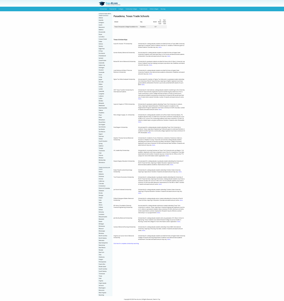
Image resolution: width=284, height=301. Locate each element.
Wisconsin (101, 290)
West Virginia (102, 292)
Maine (100, 221)
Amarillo (101, 20)
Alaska (100, 171)
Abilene (101, 18)
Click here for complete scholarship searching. (126, 243)
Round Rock (102, 122)
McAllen (101, 101)
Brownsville (102, 32)
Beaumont (102, 27)
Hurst (100, 75)
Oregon (101, 259)
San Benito (102, 129)
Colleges (121, 9)
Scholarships (103, 9)
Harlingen (101, 67)
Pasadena (101, 112)
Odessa (101, 110)
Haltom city (102, 65)
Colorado (101, 183)
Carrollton (101, 37)
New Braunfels (103, 108)
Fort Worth (102, 53)
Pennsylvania (102, 262)
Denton (101, 46)
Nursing (163, 9)
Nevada (101, 250)
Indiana (101, 207)
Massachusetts (103, 217)
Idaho (100, 202)
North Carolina (103, 236)
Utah (100, 278)
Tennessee (102, 273)
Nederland (102, 105)
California (101, 181)
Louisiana (101, 214)
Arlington (101, 22)
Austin (100, 25)
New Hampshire (103, 243)
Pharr (100, 115)
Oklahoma (101, 257)
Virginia (101, 281)
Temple (101, 148)
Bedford (101, 29)
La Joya (101, 86)
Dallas (100, 41)
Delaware (101, 190)
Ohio (100, 254)
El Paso (101, 51)
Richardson (102, 120)
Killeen (100, 84)
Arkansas (101, 176)
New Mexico (102, 247)
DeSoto (101, 44)
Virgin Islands (102, 283)
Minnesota (102, 226)
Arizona (101, 179)
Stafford (101, 146)
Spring (100, 143)
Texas (100, 276)
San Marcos (102, 131)
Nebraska (101, 240)
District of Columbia (104, 188)
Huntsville (101, 72)
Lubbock (101, 96)
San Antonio (102, 127)
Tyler (100, 153)
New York (101, 252)
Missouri (101, 228)
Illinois (100, 205)
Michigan (101, 224)
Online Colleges (154, 9)
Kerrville (101, 82)
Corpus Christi (103, 39)
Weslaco (101, 158)
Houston (101, 70)
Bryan (100, 34)
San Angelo (102, 124)
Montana (101, 233)
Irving (100, 77)
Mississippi (102, 231)
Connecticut (102, 186)
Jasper (100, 79)
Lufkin (100, 98)
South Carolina (103, 269)
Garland (101, 58)
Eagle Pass (102, 48)
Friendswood (102, 56)
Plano (100, 117)
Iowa (100, 200)
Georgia (101, 195)
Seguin (101, 134)
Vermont (101, 285)
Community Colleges (131, 9)
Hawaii (100, 198)
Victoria (101, 155)
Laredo (101, 89)
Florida (101, 193)
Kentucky (101, 212)
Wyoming (101, 295)
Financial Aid (112, 9)
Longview (101, 94)
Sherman (101, 136)
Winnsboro (102, 162)
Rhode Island (102, 266)
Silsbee (101, 139)
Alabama (101, 174)
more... (160, 47)
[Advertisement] (140, 33)
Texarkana (102, 150)
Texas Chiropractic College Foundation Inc (126, 26)
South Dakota (102, 271)
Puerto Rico (102, 264)
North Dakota (102, 238)
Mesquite (101, 103)
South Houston (103, 141)
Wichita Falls (102, 160)
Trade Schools (143, 9)
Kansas (101, 209)
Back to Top (156, 299)
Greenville (101, 63)
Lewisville (101, 91)
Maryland (101, 219)
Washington (102, 288)
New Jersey (102, 245)
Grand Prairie (102, 60)
